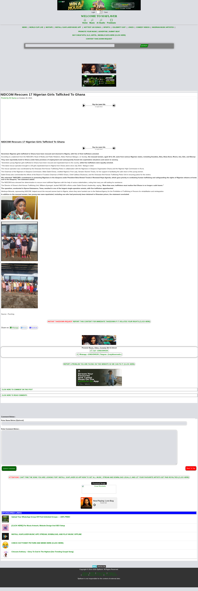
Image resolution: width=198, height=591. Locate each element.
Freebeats (111, 23)
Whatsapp (14, 327)
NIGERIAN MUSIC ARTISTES (163, 27)
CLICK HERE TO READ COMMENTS (14, 395)
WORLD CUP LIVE (36, 27)
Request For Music (96, 575)
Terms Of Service (111, 575)
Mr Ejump (12, 98)
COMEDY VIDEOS (143, 27)
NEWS (24, 27)
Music (92, 23)
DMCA (92, 573)
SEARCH (144, 46)
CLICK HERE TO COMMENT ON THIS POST (17, 389)
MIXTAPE (49, 27)
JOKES (131, 27)
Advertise (85, 575)
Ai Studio (101, 23)
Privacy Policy (101, 573)
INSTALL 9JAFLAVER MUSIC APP (68, 27)
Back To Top (191, 468)
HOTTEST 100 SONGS (92, 27)
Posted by (5, 98)
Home (85, 23)
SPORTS (106, 27)
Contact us (112, 573)
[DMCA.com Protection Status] (99, 567)
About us (86, 573)
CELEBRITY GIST (119, 27)
